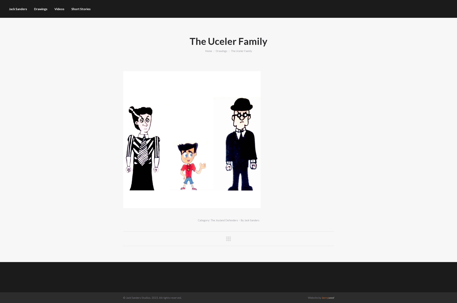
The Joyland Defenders (224, 220)
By (250, 220)
